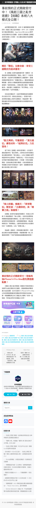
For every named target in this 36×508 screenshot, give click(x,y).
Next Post (25, 355)
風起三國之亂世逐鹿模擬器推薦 (11, 342)
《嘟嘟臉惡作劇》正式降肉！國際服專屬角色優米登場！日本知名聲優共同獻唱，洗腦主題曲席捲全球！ (17, 467)
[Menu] (3, 2)
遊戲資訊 (12, 335)
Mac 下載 (27, 394)
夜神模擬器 (15, 23)
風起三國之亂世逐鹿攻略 (26, 340)
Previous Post (11, 356)
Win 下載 (12, 394)
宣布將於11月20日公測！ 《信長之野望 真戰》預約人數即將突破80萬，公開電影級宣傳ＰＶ (18, 454)
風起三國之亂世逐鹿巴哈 (11, 340)
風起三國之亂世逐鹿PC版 (12, 338)
